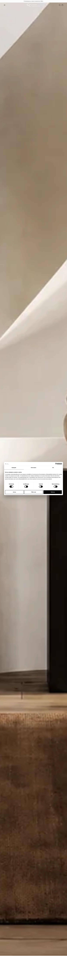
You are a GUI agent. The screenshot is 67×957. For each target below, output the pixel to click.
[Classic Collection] (33, 5)
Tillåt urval (33, 492)
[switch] (26, 487)
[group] (33, 1)
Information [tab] (33, 467)
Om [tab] (53, 467)
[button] (59, 5)
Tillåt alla (53, 492)
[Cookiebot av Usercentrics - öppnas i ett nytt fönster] (56, 464)
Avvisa (14, 492)
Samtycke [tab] (14, 467)
